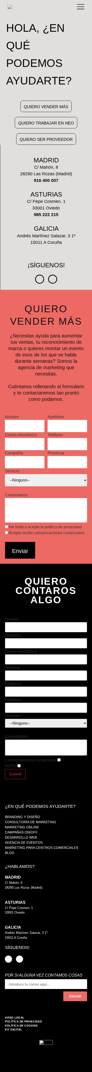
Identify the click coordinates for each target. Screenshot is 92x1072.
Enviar (20, 551)
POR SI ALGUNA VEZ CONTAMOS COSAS (43, 975)
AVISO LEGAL (15, 1017)
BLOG (9, 853)
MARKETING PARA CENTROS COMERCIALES (41, 848)
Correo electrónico (21, 435)
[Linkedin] (39, 279)
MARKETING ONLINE (22, 827)
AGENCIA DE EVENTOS (24, 842)
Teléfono (55, 435)
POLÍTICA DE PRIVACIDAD (23, 1021)
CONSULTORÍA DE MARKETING (30, 822)
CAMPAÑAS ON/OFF (21, 832)
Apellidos (56, 417)
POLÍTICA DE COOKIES (21, 1025)
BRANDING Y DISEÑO (22, 817)
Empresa (13, 684)
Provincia (56, 453)
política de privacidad (63, 527)
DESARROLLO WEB (21, 837)
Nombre (12, 417)
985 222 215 (13, 917)
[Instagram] (52, 279)
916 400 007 (13, 892)
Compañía (14, 453)
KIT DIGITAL (13, 1029)
